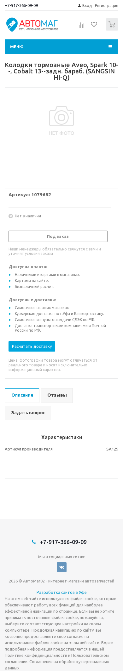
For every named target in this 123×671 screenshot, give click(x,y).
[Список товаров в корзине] (112, 29)
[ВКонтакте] (62, 567)
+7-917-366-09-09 (21, 5)
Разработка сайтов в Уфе (62, 592)
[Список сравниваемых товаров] (81, 27)
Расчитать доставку (32, 346)
